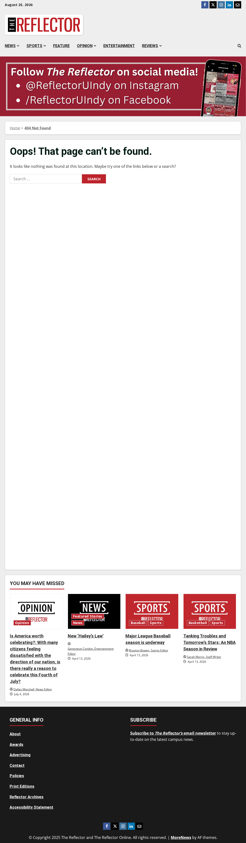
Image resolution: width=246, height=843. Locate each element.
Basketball (198, 623)
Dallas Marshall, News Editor (32, 689)
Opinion (84, 46)
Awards (16, 744)
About (15, 734)
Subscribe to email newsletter (173, 733)
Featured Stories (87, 616)
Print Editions (22, 786)
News (10, 46)
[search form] (239, 45)
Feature (61, 46)
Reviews (150, 46)
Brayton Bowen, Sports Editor (148, 650)
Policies (17, 776)
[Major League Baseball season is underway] (151, 611)
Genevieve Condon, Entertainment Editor (91, 651)
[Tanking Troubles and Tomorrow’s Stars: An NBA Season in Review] (209, 611)
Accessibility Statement (31, 807)
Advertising (20, 755)
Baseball (138, 623)
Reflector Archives (26, 797)
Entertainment (119, 46)
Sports (34, 46)
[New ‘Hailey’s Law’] (94, 611)
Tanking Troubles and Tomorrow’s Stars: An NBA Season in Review (209, 642)
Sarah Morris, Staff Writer (204, 657)
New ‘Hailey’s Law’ (86, 635)
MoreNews (181, 837)
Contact (17, 765)
